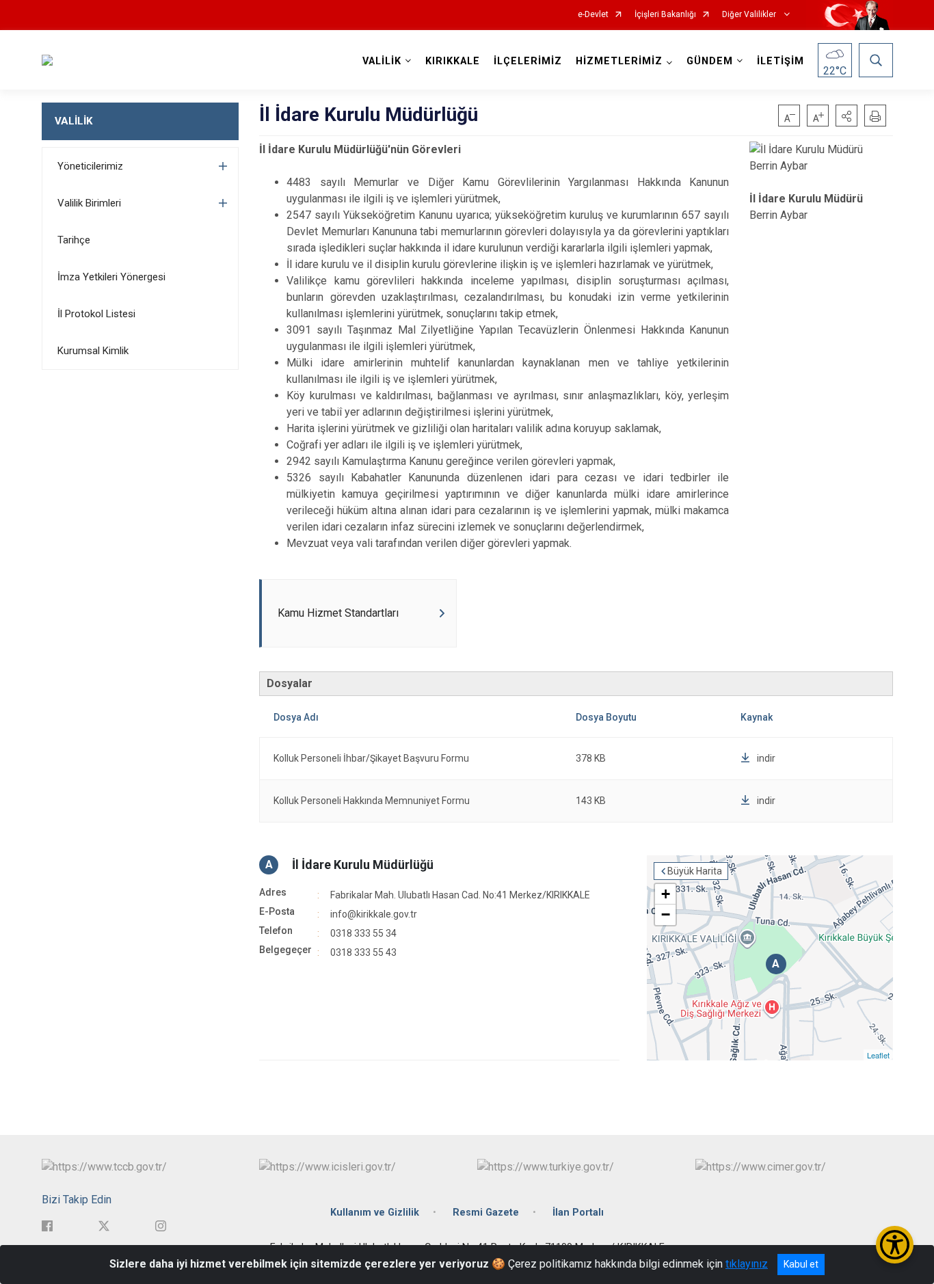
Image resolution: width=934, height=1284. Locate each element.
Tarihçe (73, 240)
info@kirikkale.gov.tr (373, 914)
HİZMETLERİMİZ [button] (619, 61)
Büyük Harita (694, 871)
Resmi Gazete (486, 1212)
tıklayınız (746, 1263)
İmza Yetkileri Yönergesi (111, 277)
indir (766, 758)
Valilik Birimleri (89, 203)
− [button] (665, 914)
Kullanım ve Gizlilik (374, 1212)
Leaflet (878, 1054)
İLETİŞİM (780, 61)
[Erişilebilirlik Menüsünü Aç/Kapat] (894, 1244)
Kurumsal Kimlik (93, 351)
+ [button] (665, 893)
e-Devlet (593, 14)
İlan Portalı (578, 1212)
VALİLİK (73, 121)
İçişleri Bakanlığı (665, 14)
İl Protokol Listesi (96, 314)
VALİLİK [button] (381, 61)
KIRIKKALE (452, 61)
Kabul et (801, 1264)
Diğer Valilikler (750, 14)
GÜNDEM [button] (709, 61)
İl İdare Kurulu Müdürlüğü (362, 864)
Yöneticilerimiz (90, 166)
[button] (846, 115)
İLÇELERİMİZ (528, 61)
